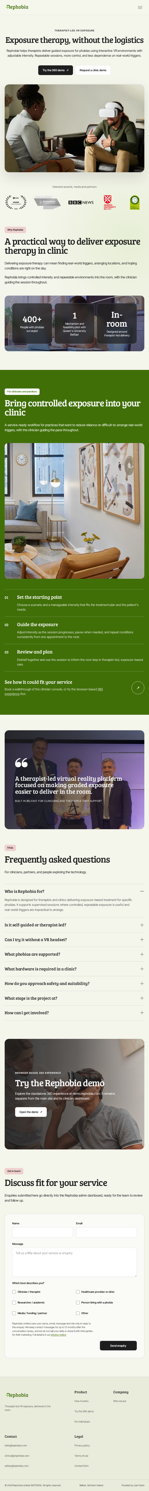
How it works (81, 1401)
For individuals (82, 1421)
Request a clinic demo (93, 70)
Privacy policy (82, 1445)
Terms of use (81, 1455)
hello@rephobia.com (16, 1445)
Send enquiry (118, 1345)
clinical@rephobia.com (17, 1455)
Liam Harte (139, 1485)
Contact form (81, 1465)
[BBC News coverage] (81, 202)
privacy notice (58, 1334)
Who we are (119, 1401)
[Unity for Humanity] (15, 202)
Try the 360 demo (55, 70)
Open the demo (30, 1112)
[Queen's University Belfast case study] (110, 202)
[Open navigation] (140, 7)
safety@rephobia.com (16, 1465)
